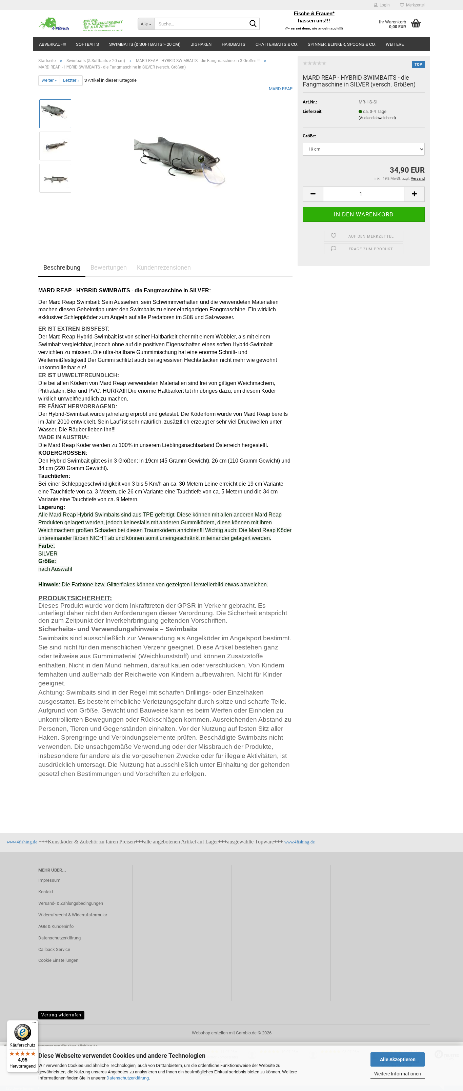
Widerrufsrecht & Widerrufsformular (72, 914)
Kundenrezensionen (164, 267)
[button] (313, 194)
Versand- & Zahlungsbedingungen (70, 903)
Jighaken (201, 44)
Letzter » (71, 80)
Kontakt (45, 891)
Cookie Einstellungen (58, 960)
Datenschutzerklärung (127, 1077)
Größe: (309, 135)
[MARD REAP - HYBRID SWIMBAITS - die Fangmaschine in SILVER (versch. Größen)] (185, 161)
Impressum (49, 880)
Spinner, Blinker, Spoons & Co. (342, 44)
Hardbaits (233, 44)
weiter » (49, 80)
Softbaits (87, 44)
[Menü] (34, 1024)
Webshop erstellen (210, 1032)
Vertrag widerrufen (61, 1015)
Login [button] (384, 5)
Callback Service (54, 949)
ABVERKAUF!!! (52, 44)
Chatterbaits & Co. (277, 44)
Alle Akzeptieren (398, 1059)
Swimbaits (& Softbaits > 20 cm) (145, 44)
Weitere (395, 44)
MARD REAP (281, 88)
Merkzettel (414, 5)
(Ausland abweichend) (377, 118)
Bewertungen (108, 267)
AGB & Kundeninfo (56, 926)
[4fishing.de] (82, 23)
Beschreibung (61, 267)
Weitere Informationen (397, 1073)
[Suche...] (253, 24)
